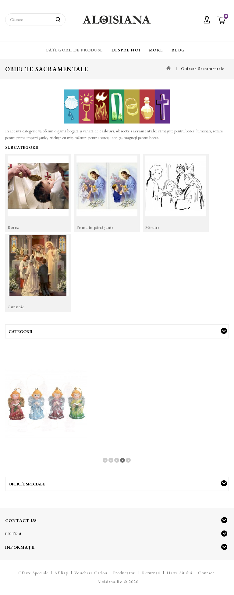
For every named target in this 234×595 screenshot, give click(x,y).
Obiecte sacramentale (202, 68)
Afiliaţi (61, 573)
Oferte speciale (33, 573)
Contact (206, 573)
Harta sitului (180, 573)
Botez (13, 227)
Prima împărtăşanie (95, 227)
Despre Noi (126, 50)
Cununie (16, 307)
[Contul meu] (207, 20)
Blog (178, 50)
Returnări (151, 573)
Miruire (152, 227)
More (156, 50)
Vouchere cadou (90, 573)
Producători (124, 573)
